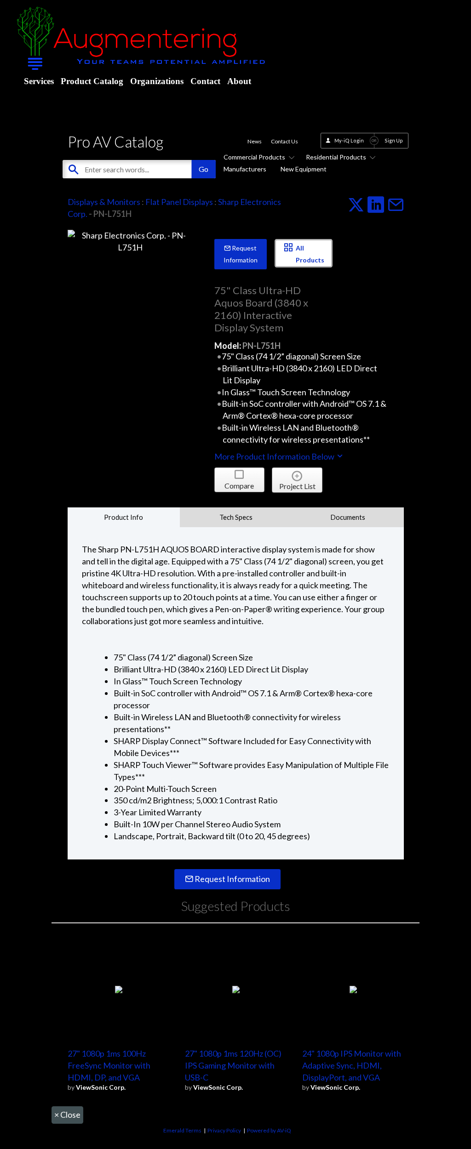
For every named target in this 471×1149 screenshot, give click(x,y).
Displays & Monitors (104, 202)
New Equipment (304, 169)
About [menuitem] (239, 81)
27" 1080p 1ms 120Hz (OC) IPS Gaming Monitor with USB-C (233, 1065)
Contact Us (284, 141)
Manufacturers (245, 169)
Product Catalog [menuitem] (92, 81)
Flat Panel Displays (179, 202)
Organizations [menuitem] (157, 81)
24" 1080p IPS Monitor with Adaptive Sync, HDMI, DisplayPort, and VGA (351, 1065)
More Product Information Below (275, 456)
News (254, 141)
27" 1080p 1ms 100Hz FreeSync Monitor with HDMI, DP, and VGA (109, 1065)
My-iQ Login (349, 140)
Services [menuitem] (39, 81)
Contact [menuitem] (205, 81)
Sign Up (394, 140)
